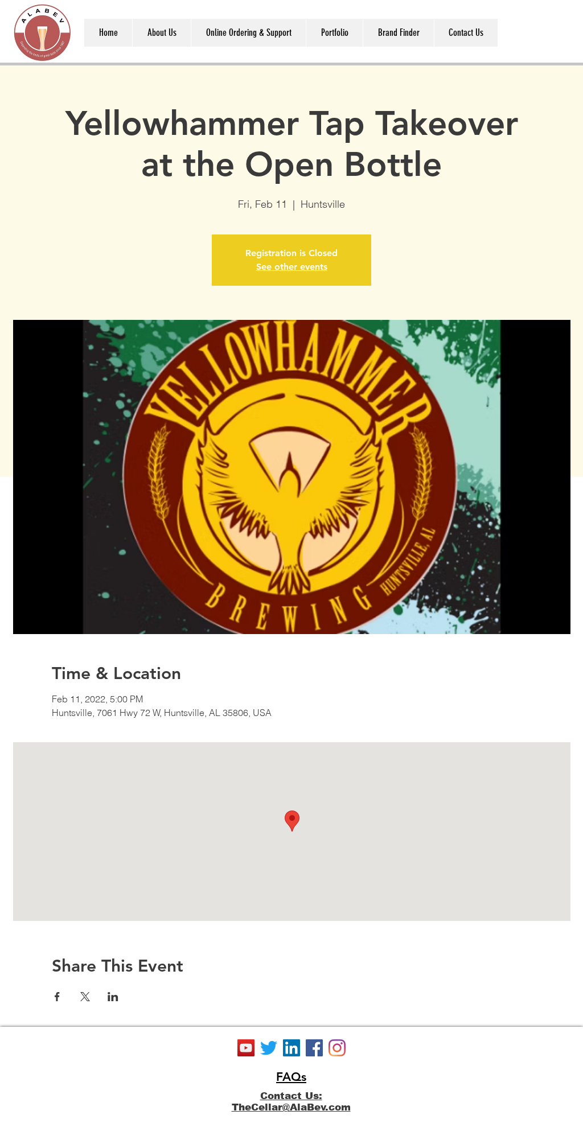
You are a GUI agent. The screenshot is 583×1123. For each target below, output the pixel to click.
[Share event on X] (85, 996)
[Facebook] (314, 1047)
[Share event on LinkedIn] (113, 996)
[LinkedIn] (291, 1047)
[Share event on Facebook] (57, 996)
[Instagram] (337, 1047)
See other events (291, 266)
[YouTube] (245, 1047)
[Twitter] (268, 1047)
